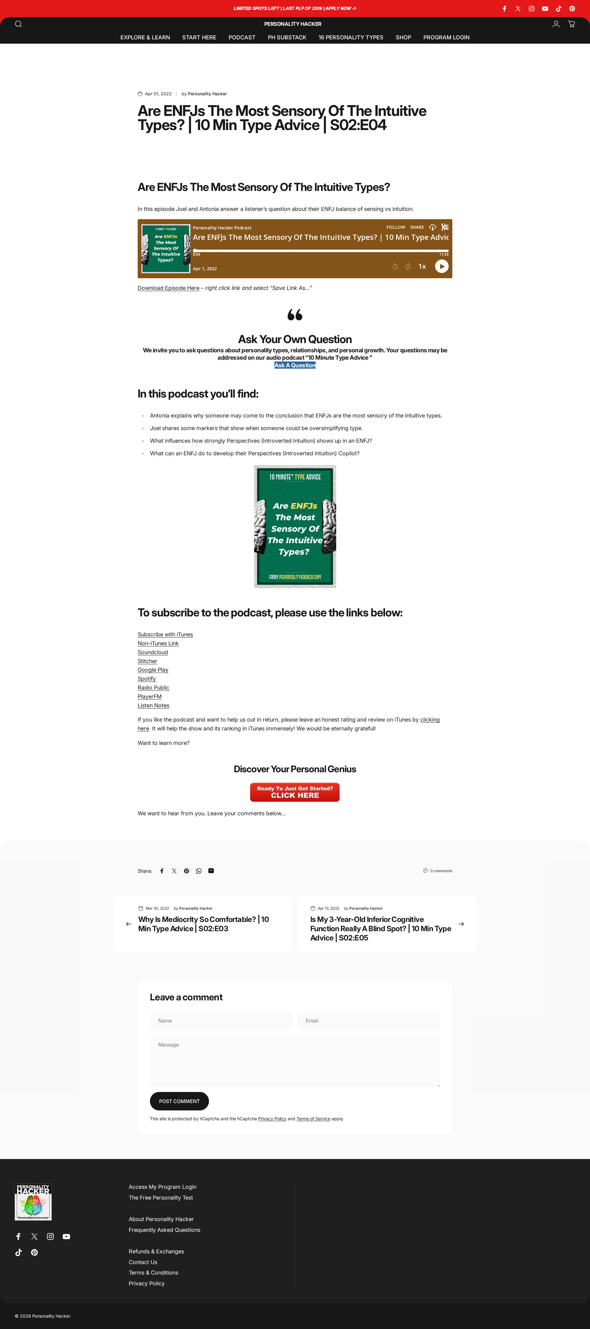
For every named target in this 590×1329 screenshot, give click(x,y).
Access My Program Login (162, 1187)
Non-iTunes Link (158, 643)
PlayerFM (150, 696)
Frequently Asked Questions (164, 1230)
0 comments (441, 870)
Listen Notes (153, 705)
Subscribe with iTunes (165, 634)
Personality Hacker (292, 24)
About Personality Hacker (161, 1219)
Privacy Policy (272, 1118)
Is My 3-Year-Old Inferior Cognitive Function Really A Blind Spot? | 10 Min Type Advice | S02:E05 (380, 928)
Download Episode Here (168, 288)
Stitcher (147, 661)
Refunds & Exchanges (156, 1251)
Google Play (153, 669)
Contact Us (143, 1262)
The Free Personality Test (161, 1197)
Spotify (147, 678)
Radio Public (153, 687)
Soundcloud (153, 652)
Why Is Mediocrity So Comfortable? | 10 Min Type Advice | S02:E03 (203, 924)
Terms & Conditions (153, 1272)
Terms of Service (313, 1118)
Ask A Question (295, 365)
